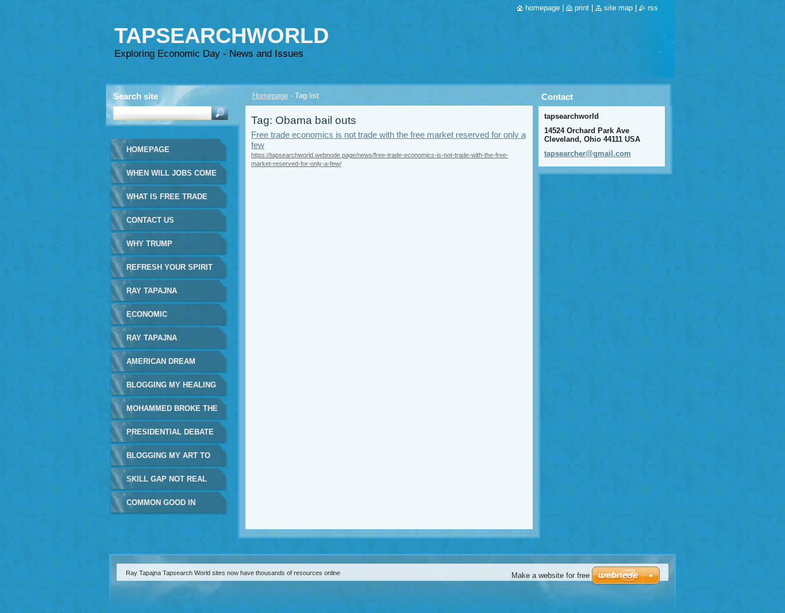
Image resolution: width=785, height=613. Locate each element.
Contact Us (150, 220)
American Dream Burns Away (160, 365)
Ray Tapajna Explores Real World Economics (164, 294)
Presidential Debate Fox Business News (170, 436)
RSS (653, 7)
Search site (135, 96)
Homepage (270, 95)
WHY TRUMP (149, 243)
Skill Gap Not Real (166, 479)
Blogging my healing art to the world (171, 389)
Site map (618, 7)
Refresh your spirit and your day (169, 271)
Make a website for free (550, 575)
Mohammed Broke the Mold (172, 412)
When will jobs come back (171, 177)
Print (582, 7)
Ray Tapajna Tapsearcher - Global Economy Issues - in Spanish (165, 341)
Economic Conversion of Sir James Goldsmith (165, 318)
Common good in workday (160, 506)
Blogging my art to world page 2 (168, 459)
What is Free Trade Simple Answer (166, 200)
